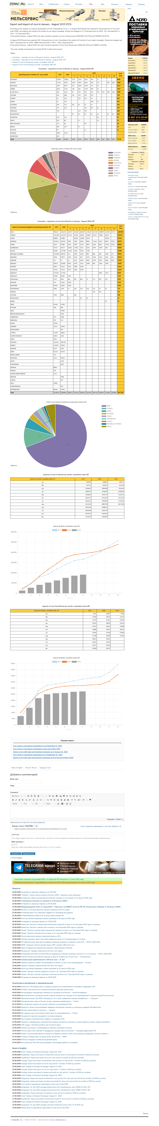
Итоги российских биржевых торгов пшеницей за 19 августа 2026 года (48, 968)
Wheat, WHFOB (132, 138)
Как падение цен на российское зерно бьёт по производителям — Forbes (49, 1013)
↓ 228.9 (143, 138)
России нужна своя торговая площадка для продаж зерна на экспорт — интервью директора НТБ (58, 1031)
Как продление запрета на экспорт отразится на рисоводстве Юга (46, 1004)
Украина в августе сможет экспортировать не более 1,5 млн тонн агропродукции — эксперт (56, 962)
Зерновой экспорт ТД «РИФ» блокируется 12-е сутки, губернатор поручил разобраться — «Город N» (59, 998)
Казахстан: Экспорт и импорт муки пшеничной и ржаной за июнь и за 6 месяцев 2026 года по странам (60, 924)
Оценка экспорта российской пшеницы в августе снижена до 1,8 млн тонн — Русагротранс (56, 957)
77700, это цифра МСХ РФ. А (136, 216)
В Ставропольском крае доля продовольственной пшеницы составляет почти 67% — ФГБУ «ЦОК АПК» (60, 942)
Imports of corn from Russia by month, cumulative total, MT (34, 65)
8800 (142, 129)
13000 (143, 127)
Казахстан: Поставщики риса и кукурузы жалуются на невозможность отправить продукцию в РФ (58, 986)
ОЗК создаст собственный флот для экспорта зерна (41, 1025)
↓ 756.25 (144, 70)
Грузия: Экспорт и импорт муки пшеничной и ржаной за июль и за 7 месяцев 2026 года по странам (59, 930)
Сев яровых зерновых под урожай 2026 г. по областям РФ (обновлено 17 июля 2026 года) (48, 879)
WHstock (130, 149)
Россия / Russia (31, 768)
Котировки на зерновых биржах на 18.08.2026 (38, 977)
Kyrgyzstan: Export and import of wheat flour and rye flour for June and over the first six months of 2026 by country (63, 1078)
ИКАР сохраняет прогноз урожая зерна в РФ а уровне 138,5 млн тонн (47, 945)
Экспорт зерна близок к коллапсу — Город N (38, 1010)
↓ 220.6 (143, 140)
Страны (66, 4)
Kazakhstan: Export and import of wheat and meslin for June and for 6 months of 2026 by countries (57, 1099)
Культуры (78, 4)
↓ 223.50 (144, 73)
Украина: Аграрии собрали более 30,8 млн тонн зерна (42, 965)
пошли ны (131, 181)
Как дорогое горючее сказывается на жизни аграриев (41, 1016)
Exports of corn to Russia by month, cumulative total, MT (33, 62)
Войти (129, 8)
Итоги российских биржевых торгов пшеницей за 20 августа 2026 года (48, 918)
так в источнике (132, 207)
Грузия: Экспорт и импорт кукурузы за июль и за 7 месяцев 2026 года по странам (52, 971)
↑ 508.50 (144, 60)
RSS (102, 4)
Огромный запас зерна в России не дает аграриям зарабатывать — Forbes (50, 1001)
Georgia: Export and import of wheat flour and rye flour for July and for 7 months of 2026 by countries (58, 1060)
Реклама (141, 4)
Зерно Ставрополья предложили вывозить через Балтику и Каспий (46, 948)
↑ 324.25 (144, 63)
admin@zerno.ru (60, 1120)
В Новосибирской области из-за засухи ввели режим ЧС (42, 915)
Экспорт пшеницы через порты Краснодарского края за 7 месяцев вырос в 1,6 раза (53, 939)
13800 (143, 132)
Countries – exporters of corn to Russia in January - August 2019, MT (38, 57)
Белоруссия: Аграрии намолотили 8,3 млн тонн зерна (41, 951)
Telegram (128, 4)
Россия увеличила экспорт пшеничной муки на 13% (41, 936)
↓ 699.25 (144, 68)
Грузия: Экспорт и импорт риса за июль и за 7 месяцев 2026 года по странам (51, 933)
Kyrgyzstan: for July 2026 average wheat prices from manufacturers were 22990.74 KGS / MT (55, 1090)
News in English (17, 768)
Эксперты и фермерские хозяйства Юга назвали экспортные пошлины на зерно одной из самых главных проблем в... (66, 1022)
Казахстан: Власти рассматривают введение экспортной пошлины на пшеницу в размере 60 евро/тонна (61, 1007)
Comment (14, 792)
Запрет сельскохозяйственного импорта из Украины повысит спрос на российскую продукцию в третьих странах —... (66, 1034)
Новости (31, 4)
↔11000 (143, 149)
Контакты (114, 4)
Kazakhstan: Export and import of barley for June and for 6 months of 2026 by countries (53, 1093)
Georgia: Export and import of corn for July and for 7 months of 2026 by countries (51, 1069)
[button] (15, 796)
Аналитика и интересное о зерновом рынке (32, 983)
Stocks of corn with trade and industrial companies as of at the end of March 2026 (43, 758)
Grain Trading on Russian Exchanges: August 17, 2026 (41, 1096)
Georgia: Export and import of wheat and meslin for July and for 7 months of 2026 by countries (56, 1072)
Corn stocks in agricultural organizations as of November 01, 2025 (37, 746)
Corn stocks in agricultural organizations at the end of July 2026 (44, 1084)
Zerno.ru (66, 29)
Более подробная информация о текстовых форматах (100, 826)
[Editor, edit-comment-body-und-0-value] (67, 812)
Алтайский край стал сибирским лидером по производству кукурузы (47, 913)
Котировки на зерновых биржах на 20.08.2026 (38, 904)
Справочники (54, 4)
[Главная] (17, 4)
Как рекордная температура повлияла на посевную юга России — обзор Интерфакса (54, 992)
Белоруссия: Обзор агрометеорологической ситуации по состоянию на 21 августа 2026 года (56, 898)
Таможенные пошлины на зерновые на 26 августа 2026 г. (44, 901)
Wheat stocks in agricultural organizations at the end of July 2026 (45, 1108)
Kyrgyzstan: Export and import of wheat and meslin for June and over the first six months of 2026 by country (61, 1081)
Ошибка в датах (132, 198)
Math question (18, 842)
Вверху (145, 1113)
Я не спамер (17, 858)
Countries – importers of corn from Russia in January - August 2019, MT (39, 60)
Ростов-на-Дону (133, 129)
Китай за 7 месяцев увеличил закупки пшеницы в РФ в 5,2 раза (45, 910)
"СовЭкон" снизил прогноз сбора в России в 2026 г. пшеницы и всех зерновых (50, 895)
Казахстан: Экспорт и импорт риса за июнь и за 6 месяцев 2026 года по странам (52, 927)
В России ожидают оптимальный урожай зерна (39, 1039)
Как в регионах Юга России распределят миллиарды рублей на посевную (49, 1042)
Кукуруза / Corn (45, 768)
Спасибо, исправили (134, 189)
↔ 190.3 (143, 143)
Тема (12, 786)
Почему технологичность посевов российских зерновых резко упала (47, 989)
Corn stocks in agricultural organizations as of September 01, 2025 (37, 755)
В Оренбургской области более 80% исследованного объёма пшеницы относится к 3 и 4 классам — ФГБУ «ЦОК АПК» (66, 954)
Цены (41, 4)
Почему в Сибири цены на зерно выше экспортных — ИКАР (44, 1037)
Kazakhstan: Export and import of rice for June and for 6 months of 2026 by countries (52, 1058)
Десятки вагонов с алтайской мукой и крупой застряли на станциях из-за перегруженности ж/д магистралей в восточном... (68, 995)
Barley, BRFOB (132, 143)
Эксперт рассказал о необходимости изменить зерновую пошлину (46, 1028)
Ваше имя (14, 779)
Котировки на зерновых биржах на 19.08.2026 (38, 921)
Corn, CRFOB (132, 140)
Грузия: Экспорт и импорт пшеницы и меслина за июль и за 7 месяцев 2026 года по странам (57, 974)
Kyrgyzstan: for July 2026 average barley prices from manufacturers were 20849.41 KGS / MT (55, 1087)
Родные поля (132, 203)
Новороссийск (132, 132)
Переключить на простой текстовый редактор (27, 822)
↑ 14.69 (144, 65)
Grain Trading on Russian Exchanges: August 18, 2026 (41, 1075)
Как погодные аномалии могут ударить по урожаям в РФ (42, 1019)
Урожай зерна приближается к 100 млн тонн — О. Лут (43, 960)
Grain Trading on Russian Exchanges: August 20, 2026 (41, 1052)
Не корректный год (133, 193)
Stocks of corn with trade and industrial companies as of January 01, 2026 (40, 752)
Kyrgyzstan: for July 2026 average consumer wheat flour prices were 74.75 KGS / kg (52, 1105)
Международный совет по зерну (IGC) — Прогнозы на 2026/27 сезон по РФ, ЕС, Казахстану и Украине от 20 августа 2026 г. (71, 907)
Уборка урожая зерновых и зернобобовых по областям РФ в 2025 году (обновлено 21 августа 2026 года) (53, 882)
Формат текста (18, 826)
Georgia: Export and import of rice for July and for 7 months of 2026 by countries (51, 1064)
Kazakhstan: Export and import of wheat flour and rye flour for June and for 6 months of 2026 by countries (60, 1055)
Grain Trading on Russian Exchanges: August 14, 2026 (41, 1102)
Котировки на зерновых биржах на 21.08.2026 (38, 892)
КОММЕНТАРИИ (133, 172)
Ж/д (90, 4)
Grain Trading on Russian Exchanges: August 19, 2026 (41, 1066)
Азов (129, 127)
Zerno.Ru (15, 1120)
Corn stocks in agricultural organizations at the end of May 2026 (36, 749)
